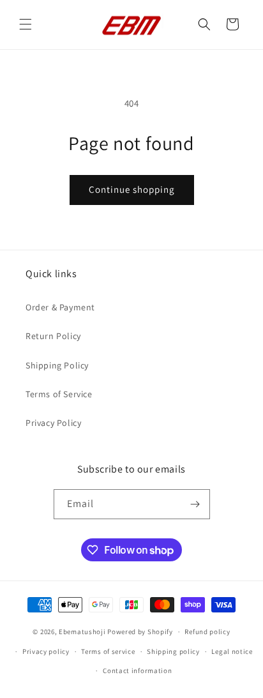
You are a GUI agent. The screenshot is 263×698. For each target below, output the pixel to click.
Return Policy (53, 336)
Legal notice (231, 651)
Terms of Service (59, 394)
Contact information (137, 670)
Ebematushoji (82, 631)
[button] (25, 24)
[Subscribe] (195, 504)
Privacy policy (46, 651)
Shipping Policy (57, 365)
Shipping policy (173, 651)
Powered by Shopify (140, 631)
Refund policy (207, 631)
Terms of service (108, 651)
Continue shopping (132, 189)
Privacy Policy (53, 423)
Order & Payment (60, 307)
